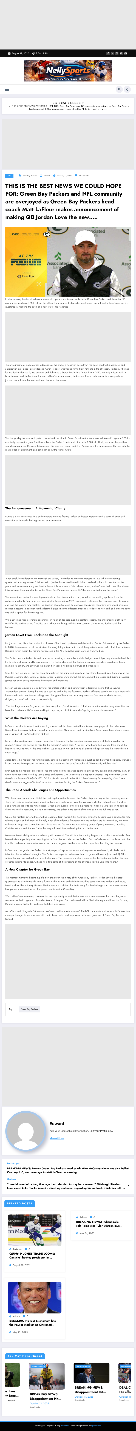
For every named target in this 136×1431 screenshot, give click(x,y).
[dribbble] (116, 53)
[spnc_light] (127, 89)
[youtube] (125, 53)
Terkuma (17, 1249)
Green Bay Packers (29, 175)
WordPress (65, 1419)
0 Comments (84, 175)
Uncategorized (24, 1366)
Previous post (13, 1163)
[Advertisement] (68, 24)
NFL (9, 175)
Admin (83, 1217)
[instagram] (121, 53)
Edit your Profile (98, 1130)
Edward (47, 175)
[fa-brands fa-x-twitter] (112, 53)
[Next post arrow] (128, 1186)
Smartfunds (21, 1400)
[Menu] (7, 89)
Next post (11, 1179)
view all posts (57, 1138)
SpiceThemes (96, 1419)
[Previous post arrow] (128, 1168)
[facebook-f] (108, 53)
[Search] (119, 89)
